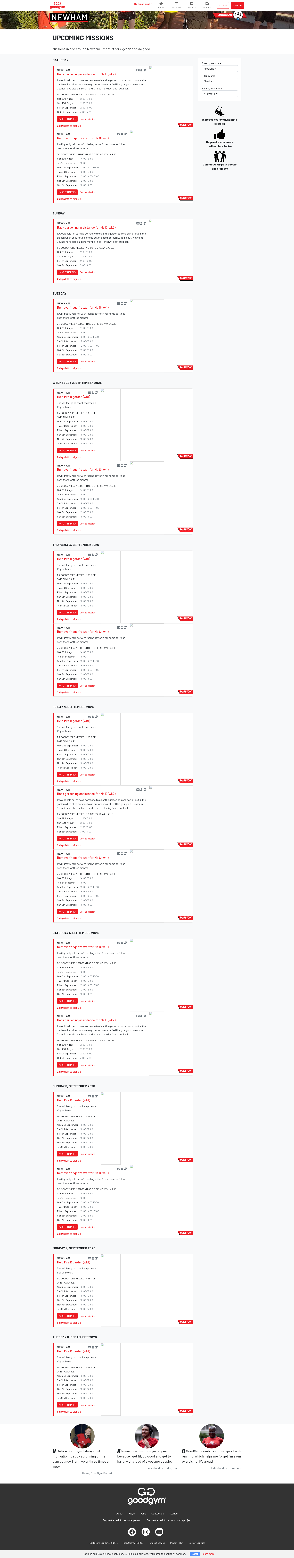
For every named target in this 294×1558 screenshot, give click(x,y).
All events (209, 93)
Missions (209, 68)
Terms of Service (157, 1543)
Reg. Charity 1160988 (133, 1543)
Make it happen (67, 119)
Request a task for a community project (169, 1520)
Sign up (237, 5)
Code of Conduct (197, 1543)
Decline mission (87, 119)
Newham (69, 17)
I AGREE (195, 1554)
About (119, 1513)
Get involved (142, 3)
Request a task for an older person (122, 1520)
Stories (173, 1513)
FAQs (132, 1513)
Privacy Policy (176, 1543)
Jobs (143, 1513)
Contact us (157, 1513)
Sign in (223, 5)
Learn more (208, 1553)
